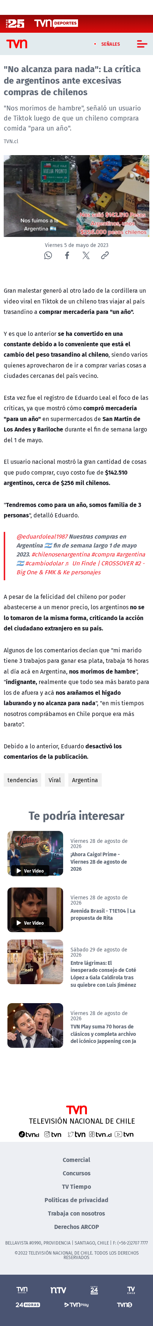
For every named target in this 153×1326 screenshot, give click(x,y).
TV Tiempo (76, 1186)
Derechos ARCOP (76, 1226)
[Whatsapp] (48, 255)
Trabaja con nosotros (76, 1213)
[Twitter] (86, 255)
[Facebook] (67, 255)
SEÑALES (110, 44)
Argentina (85, 780)
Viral (55, 780)
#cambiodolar (44, 563)
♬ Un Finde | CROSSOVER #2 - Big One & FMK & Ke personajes (80, 568)
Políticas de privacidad (76, 1199)
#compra (103, 554)
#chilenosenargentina (61, 554)
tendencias (22, 780)
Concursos (77, 1173)
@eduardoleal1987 (41, 536)
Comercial (76, 1159)
